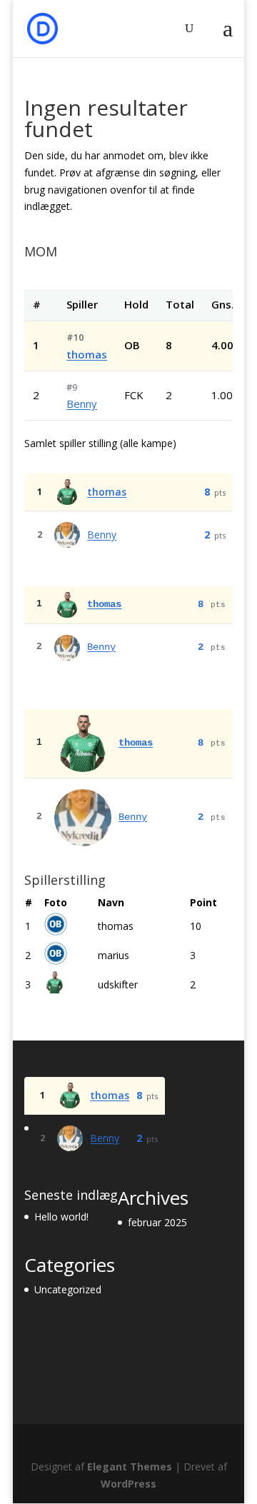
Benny (81, 403)
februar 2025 (157, 1222)
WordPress (128, 1483)
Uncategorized (67, 1289)
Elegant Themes (129, 1466)
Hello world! (61, 1216)
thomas (86, 354)
